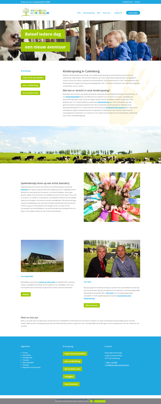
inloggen (69, 376)
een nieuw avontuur (45, 47)
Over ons (106, 13)
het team (110, 293)
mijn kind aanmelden (33, 77)
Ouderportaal (127, 2)
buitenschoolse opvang (115, 107)
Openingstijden (28, 362)
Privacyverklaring (100, 401)
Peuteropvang (89, 13)
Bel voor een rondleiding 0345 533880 (36, 2)
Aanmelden (133, 13)
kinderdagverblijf (73, 97)
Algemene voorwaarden (31, 367)
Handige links (27, 357)
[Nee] (159, 401)
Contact (137, 2)
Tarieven (25, 360)
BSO (98, 13)
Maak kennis (92, 305)
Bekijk (26, 294)
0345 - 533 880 (111, 362)
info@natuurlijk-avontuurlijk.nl (117, 365)
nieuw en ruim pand (47, 282)
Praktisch (118, 13)
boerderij (24, 189)
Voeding (25, 365)
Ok (91, 401)
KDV (79, 13)
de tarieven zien (30, 93)
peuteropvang (103, 102)
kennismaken (71, 384)
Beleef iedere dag (43, 34)
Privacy (25, 353)
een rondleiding (30, 85)
